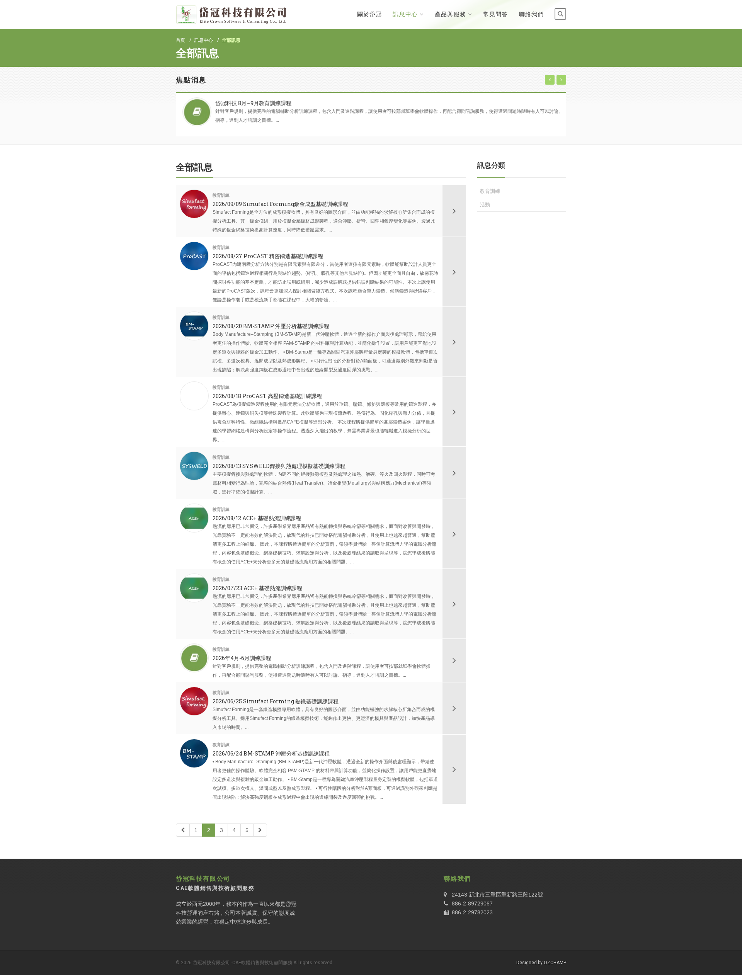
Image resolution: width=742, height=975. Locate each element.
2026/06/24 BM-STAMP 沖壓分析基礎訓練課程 (271, 753)
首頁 (180, 40)
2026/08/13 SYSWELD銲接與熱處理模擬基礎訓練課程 (279, 466)
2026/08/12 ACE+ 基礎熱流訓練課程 (257, 518)
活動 (485, 205)
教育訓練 (221, 195)
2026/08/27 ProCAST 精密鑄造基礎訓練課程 (268, 256)
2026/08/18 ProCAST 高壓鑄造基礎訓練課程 (267, 396)
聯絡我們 (531, 14)
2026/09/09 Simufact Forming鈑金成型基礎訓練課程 (280, 204)
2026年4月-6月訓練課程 (242, 658)
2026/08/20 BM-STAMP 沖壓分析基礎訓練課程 (271, 326)
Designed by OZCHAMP (541, 962)
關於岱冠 (369, 14)
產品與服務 (450, 14)
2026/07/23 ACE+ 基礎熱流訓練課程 (257, 588)
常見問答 (495, 14)
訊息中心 (405, 14)
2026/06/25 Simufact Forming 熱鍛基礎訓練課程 (276, 701)
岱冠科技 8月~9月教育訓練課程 (251, 103)
